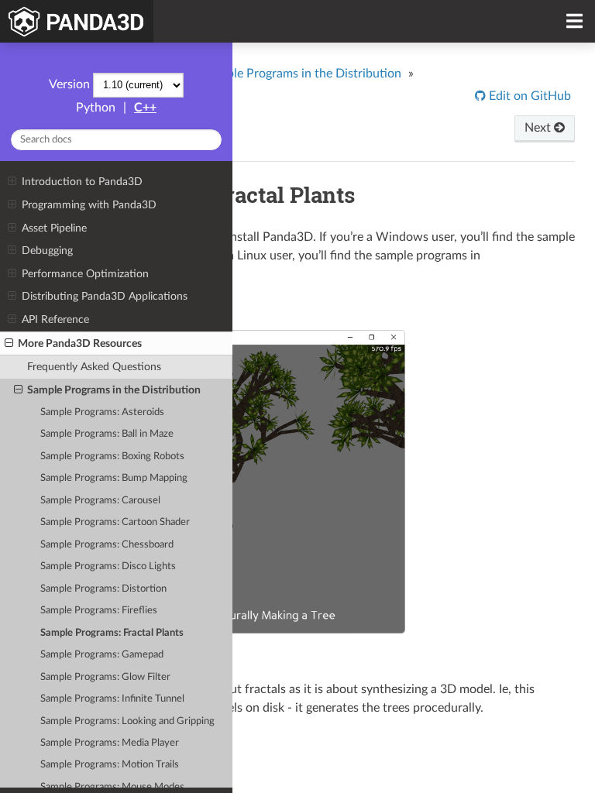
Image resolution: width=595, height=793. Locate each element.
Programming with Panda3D (89, 205)
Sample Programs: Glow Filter (105, 677)
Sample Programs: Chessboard (107, 545)
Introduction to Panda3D (82, 181)
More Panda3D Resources (80, 343)
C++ (145, 107)
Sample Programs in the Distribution (114, 390)
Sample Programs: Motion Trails (109, 765)
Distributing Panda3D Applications (104, 296)
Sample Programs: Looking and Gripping (127, 721)
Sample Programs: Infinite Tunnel (112, 699)
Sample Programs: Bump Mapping (113, 478)
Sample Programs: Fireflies (98, 611)
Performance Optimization (85, 274)
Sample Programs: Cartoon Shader (115, 522)
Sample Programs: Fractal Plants (112, 633)
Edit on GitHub (528, 96)
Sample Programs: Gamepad (101, 655)
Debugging (47, 250)
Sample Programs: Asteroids (102, 412)
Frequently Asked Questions (94, 366)
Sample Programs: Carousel (100, 501)
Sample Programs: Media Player (109, 743)
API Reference (55, 319)
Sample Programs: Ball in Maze (107, 434)
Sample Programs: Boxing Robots (112, 456)
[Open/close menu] (12, 182)
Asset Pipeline (54, 228)
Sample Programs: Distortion (103, 589)
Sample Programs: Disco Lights (108, 566)
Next (539, 128)
